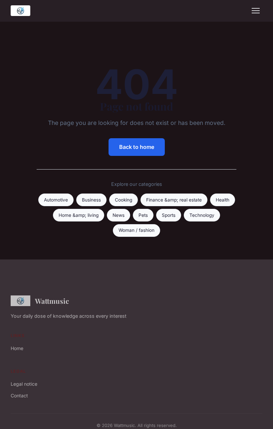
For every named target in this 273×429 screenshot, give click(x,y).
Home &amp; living (79, 215)
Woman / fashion (136, 230)
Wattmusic (52, 300)
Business (91, 200)
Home (17, 348)
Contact (19, 395)
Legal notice (24, 384)
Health (222, 200)
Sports (168, 215)
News (119, 215)
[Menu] (255, 10)
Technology (201, 215)
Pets (143, 215)
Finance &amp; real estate (174, 200)
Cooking (123, 200)
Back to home (136, 147)
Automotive (56, 200)
